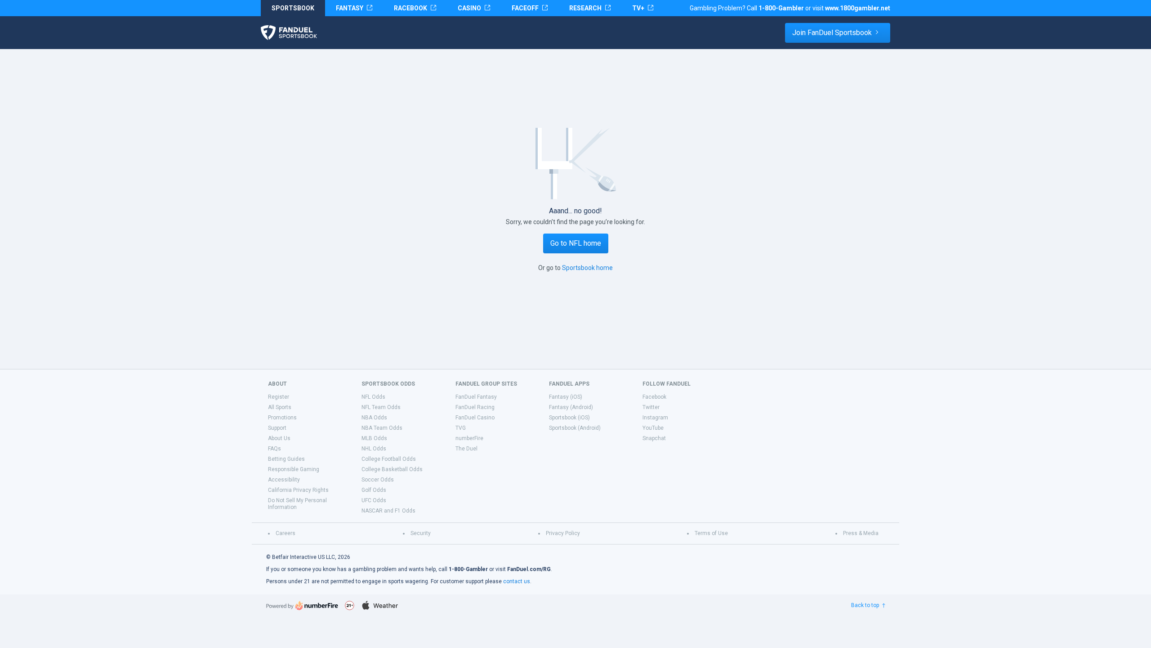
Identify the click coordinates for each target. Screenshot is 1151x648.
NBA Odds (374, 417)
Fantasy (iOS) (565, 397)
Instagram (655, 417)
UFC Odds (373, 500)
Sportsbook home (587, 267)
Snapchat (654, 438)
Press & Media (861, 533)
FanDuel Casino (475, 417)
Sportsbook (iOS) (569, 417)
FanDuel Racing (475, 407)
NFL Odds (373, 397)
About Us (279, 438)
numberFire (469, 438)
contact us (516, 581)
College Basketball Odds (392, 469)
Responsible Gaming (293, 469)
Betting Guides (286, 459)
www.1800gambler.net (857, 8)
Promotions (282, 417)
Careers (285, 533)
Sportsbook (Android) (575, 428)
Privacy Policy (563, 533)
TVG (460, 428)
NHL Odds (373, 449)
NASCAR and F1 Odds (388, 511)
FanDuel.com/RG (529, 569)
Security (420, 533)
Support (277, 428)
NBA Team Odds (381, 428)
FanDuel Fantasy (476, 397)
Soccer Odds (377, 480)
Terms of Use (711, 533)
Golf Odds (373, 490)
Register (278, 397)
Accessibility (284, 480)
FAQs (274, 449)
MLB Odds (374, 438)
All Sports (279, 407)
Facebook (654, 397)
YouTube (653, 428)
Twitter (651, 407)
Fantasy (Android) (571, 407)
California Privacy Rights (298, 490)
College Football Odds (388, 459)
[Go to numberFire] (302, 605)
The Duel (466, 449)
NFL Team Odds (381, 407)
